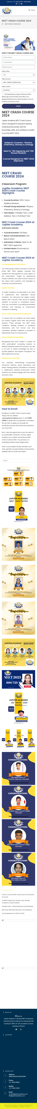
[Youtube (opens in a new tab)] (21, 4)
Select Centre (6, 86)
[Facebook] (16, 1029)
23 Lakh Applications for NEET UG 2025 (13, 913)
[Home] (2, 24)
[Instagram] (21, 1029)
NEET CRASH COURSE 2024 (13, 24)
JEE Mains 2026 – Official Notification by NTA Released (17, 906)
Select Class (5, 71)
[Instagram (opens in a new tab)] (19, 4)
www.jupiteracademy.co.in (12, 418)
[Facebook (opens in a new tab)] (16, 4)
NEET (18, 120)
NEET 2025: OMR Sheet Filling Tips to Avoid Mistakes (17, 910)
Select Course (6, 79)
